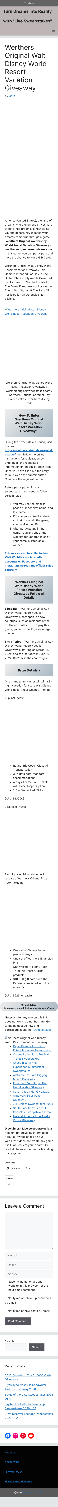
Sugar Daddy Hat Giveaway (31, 1091)
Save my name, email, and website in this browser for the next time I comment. (28, 1285)
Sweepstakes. (42, 1029)
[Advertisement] (29, 129)
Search (9, 1341)
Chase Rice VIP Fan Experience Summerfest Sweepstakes (28, 1067)
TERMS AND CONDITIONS (18, 1481)
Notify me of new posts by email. (29, 1310)
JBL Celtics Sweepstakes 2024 (33, 1103)
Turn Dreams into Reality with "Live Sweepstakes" (27, 16)
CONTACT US (12, 1462)
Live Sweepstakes (33, 1492)
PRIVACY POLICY (14, 1472)
